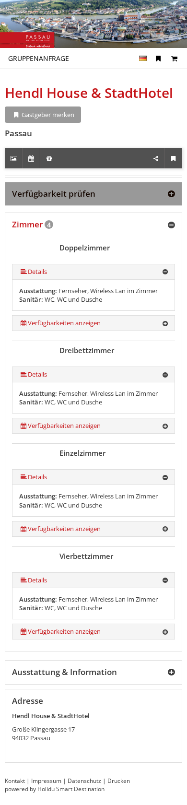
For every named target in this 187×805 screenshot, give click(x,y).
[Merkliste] (158, 58)
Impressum (46, 781)
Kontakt (15, 781)
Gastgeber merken (47, 114)
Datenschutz (84, 781)
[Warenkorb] (174, 58)
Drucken (118, 781)
